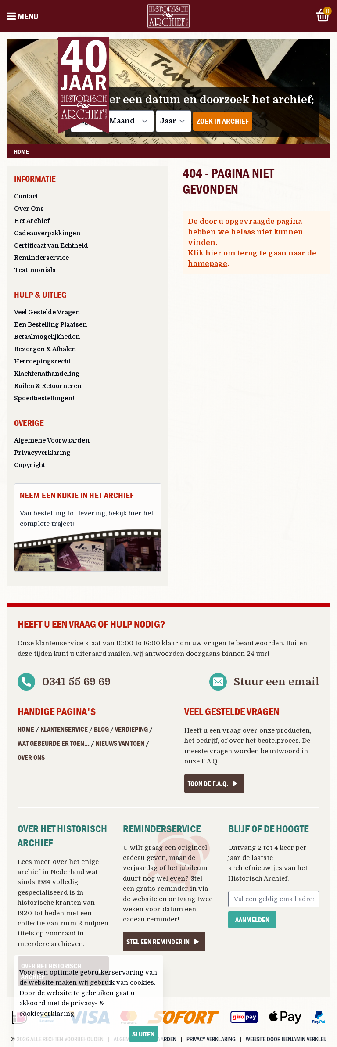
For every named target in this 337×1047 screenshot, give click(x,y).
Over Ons (29, 208)
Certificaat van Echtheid (51, 245)
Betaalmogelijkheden (47, 336)
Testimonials (35, 269)
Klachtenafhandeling (46, 373)
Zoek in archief (223, 121)
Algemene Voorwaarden (52, 440)
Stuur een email (276, 682)
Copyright (29, 464)
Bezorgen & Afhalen (45, 349)
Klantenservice (64, 729)
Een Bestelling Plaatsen (50, 324)
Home (26, 729)
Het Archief (32, 220)
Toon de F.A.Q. (208, 783)
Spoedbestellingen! (44, 398)
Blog (101, 729)
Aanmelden (252, 919)
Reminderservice (41, 257)
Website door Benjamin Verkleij (286, 1039)
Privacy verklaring (211, 1039)
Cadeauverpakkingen (47, 233)
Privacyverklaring (42, 452)
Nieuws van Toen (120, 743)
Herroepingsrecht (42, 361)
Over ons (31, 757)
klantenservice (59, 643)
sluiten (143, 1033)
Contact (26, 196)
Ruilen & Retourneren (48, 385)
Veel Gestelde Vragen (47, 312)
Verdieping (131, 729)
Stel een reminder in (158, 941)
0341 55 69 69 (76, 682)
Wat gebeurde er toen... (54, 743)
